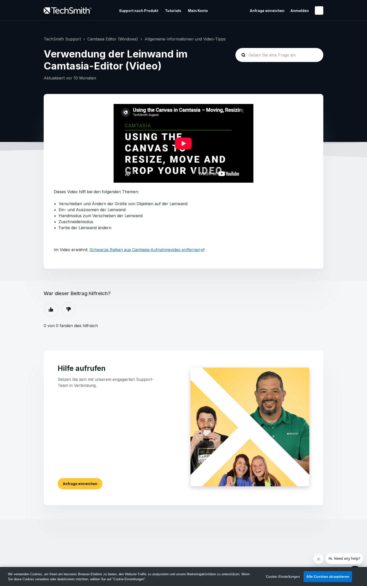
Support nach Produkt (138, 10)
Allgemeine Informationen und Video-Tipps (185, 38)
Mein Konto (198, 10)
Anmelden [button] (299, 10)
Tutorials (173, 10)
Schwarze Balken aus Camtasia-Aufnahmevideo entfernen (144, 249)
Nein (68, 309)
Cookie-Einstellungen (283, 577)
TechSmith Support (62, 38)
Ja (51, 309)
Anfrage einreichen (267, 10)
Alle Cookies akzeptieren (327, 577)
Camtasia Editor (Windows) (112, 38)
